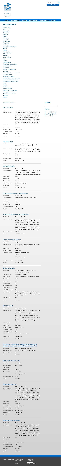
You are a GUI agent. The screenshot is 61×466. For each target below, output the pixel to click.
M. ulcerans (5, 86)
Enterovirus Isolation (9, 268)
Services (24, 20)
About (7, 20)
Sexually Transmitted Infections (10, 46)
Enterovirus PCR (8, 305)
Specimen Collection (7, 88)
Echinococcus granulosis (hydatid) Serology (15, 193)
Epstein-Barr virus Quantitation (11, 420)
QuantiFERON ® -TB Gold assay (10, 90)
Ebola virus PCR (9, 24)
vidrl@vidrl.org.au (30, 462)
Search (48, 103)
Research (5, 48)
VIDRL (4, 29)
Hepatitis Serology (7, 62)
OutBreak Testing (7, 27)
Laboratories (33, 20)
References (5, 95)
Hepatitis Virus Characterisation (10, 64)
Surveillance (15, 20)
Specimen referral (7, 57)
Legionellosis (6, 43)
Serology (5, 55)
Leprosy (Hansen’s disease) (9, 92)
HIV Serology (6, 67)
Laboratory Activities (7, 52)
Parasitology (6, 45)
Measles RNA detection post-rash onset (11, 78)
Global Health (44, 20)
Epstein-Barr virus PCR (9, 384)
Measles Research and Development (11, 72)
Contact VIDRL (6, 31)
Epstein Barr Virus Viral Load (11, 360)
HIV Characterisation (7, 66)
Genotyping (5, 71)
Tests (12, 102)
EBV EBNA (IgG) (8, 141)
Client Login (53, 4)
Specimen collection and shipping (10, 79)
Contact (53, 20)
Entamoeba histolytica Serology (12, 239)
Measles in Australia (7, 74)
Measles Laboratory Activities (9, 69)
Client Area (5, 34)
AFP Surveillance (7, 53)
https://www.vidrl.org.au (32, 463)
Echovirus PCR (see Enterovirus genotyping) (15, 214)
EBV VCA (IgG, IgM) (9, 166)
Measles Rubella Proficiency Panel (10, 81)
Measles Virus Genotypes (8, 76)
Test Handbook (6, 41)
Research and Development (9, 93)
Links (4, 59)
